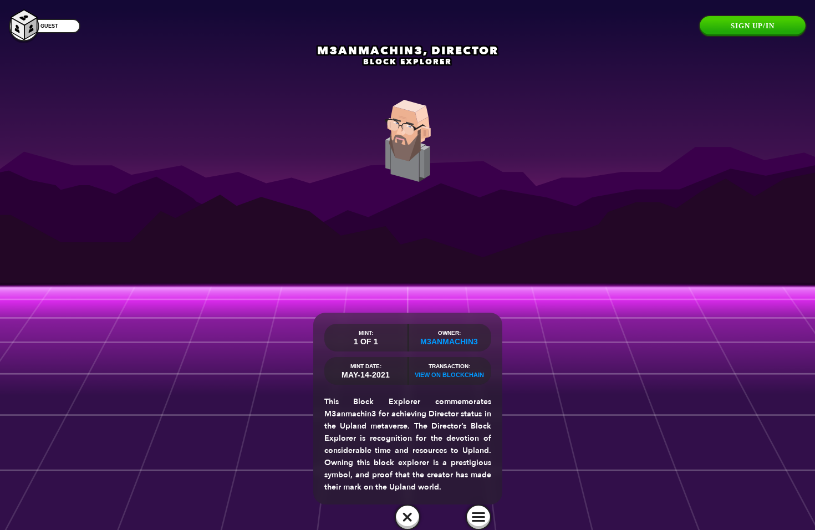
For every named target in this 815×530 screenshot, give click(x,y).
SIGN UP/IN (753, 26)
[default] (407, 517)
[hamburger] (478, 517)
